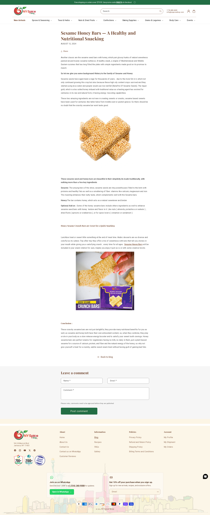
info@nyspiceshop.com (175, 12)
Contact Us (64, 447)
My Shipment (169, 442)
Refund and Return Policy (140, 442)
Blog (96, 437)
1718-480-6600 (172, 10)
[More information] (135, 2)
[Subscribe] (157, 492)
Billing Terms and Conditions (141, 452)
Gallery (97, 452)
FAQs (96, 447)
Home (62, 437)
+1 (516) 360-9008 (76, 486)
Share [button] (65, 51)
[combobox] (132, 11)
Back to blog (107, 357)
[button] (42, 20)
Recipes (97, 442)
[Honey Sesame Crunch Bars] (105, 138)
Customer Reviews (68, 456)
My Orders (168, 447)
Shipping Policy (136, 447)
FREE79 (119, 2)
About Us (63, 442)
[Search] (160, 11)
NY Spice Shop (107, 509)
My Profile (168, 437)
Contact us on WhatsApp (70, 452)
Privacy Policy (135, 437)
